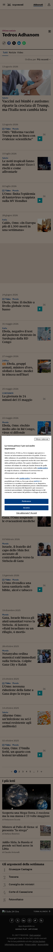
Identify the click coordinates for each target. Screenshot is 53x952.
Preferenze (26, 501)
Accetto (26, 508)
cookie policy (42, 468)
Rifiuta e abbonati (42, 439)
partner (37, 481)
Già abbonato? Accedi (26, 513)
